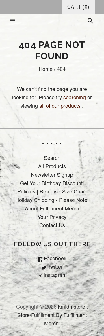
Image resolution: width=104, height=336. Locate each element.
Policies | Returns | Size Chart (52, 191)
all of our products (60, 105)
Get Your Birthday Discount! (52, 183)
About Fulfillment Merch (52, 208)
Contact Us (52, 225)
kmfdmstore (71, 306)
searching (74, 97)
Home (46, 68)
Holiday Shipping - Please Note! (52, 199)
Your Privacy (52, 216)
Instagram (54, 274)
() (78, 6)
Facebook (54, 258)
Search (52, 157)
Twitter (54, 266)
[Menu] (12, 20)
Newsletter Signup (52, 174)
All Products (52, 166)
